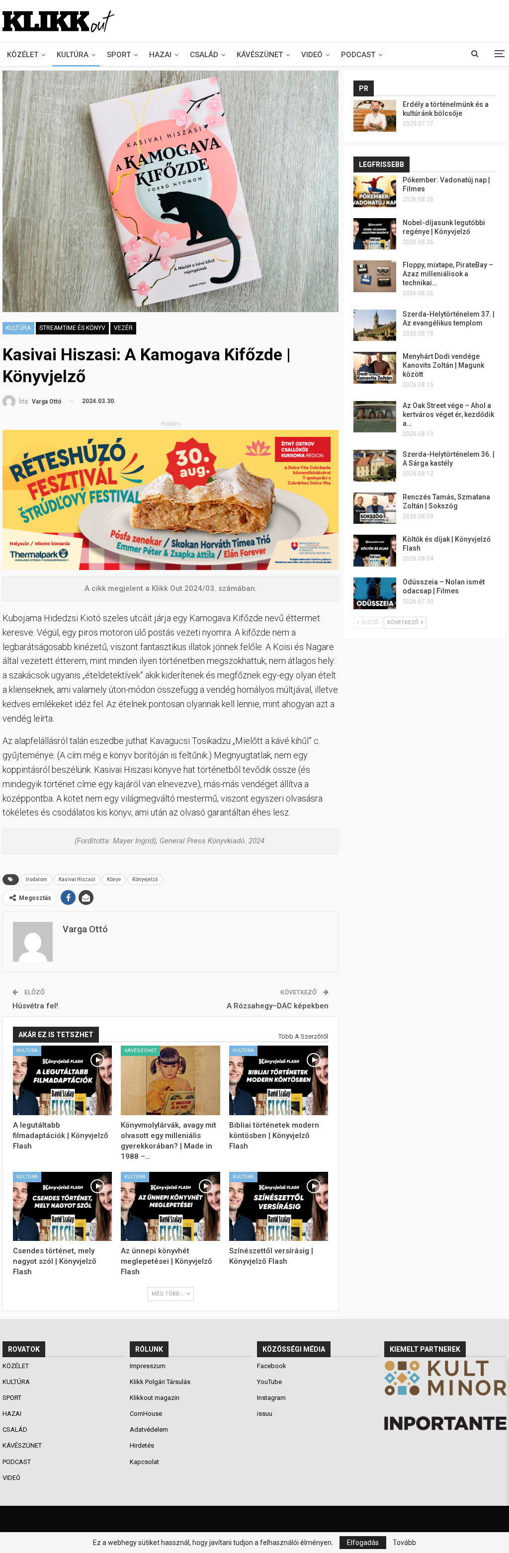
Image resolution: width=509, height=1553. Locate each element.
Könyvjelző (145, 879)
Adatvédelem (149, 1429)
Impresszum (148, 1366)
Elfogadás (363, 1543)
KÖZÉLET (22, 54)
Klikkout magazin (154, 1397)
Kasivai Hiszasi (77, 879)
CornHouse (146, 1413)
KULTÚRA (72, 54)
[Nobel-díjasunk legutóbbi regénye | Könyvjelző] (374, 234)
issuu (264, 1413)
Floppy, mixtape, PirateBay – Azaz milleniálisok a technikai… (448, 274)
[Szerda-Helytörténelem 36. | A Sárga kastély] (374, 466)
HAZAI (160, 54)
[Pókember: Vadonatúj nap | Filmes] (374, 191)
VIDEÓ (312, 54)
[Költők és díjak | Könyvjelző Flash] (374, 551)
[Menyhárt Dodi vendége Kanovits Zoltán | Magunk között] (374, 368)
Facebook (271, 1366)
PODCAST (358, 54)
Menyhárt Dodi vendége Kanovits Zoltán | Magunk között (443, 365)
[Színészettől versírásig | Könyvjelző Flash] (278, 1206)
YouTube (269, 1382)
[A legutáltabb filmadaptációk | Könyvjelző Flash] (62, 1080)
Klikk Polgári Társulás (160, 1382)
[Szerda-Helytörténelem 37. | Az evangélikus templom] (374, 325)
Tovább (404, 1542)
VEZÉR (123, 328)
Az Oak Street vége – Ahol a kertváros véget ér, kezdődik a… (448, 414)
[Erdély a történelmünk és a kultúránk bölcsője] (374, 116)
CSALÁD (204, 54)
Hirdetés (142, 1445)
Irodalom (36, 879)
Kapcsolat (144, 1462)
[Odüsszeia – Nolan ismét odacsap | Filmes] (374, 593)
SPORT (119, 54)
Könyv (114, 879)
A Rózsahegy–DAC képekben (278, 1005)
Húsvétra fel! (35, 1005)
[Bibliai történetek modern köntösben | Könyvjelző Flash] (278, 1080)
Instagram (271, 1397)
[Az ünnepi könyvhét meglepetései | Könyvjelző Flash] (170, 1206)
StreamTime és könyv (72, 328)
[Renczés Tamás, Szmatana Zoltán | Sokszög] (374, 508)
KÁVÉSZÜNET (260, 54)
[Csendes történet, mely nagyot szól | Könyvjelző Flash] (62, 1206)
